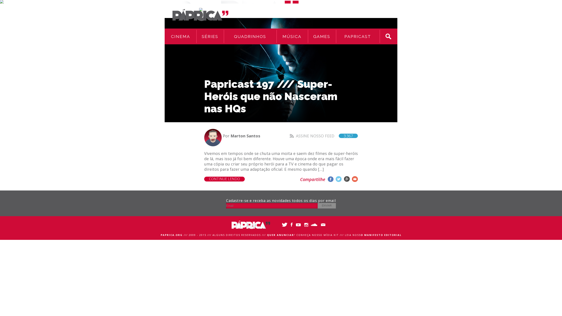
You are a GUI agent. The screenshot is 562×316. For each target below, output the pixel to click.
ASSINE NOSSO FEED (324, 135)
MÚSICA (292, 36)
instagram (307, 225)
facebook (330, 179)
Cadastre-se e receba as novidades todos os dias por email (281, 200)
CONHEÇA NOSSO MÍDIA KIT (317, 235)
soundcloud (314, 225)
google (347, 179)
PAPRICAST (357, 36)
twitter (339, 179)
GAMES (321, 36)
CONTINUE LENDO (224, 179)
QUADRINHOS (250, 36)
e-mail (355, 179)
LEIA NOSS (373, 235)
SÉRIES (210, 36)
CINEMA (180, 36)
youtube (299, 225)
